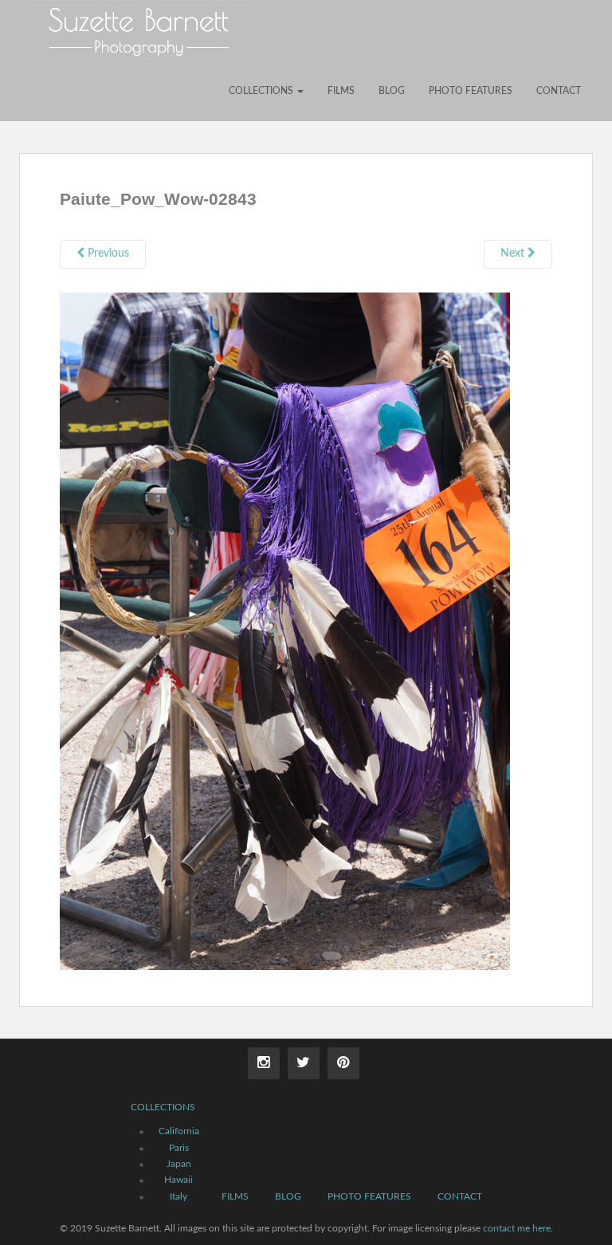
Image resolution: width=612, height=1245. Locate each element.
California (179, 1131)
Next (514, 253)
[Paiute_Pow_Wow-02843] (285, 630)
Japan (179, 1163)
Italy (178, 1196)
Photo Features (470, 91)
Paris (179, 1148)
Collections (262, 91)
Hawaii (178, 1179)
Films (341, 91)
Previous (106, 253)
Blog (392, 91)
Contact (558, 91)
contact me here (517, 1228)
